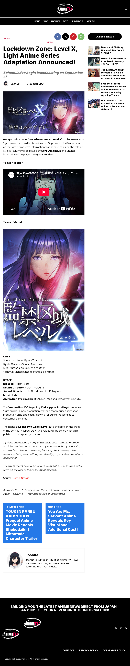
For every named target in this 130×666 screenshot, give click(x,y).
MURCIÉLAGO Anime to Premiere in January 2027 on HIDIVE (113, 61)
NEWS (7, 38)
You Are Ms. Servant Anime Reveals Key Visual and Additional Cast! (63, 520)
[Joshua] (6, 83)
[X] (65, 36)
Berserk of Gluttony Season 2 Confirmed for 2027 (112, 50)
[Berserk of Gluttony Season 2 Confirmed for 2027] (94, 50)
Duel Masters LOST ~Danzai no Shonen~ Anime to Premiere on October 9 (113, 104)
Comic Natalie (21, 478)
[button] (126, 9)
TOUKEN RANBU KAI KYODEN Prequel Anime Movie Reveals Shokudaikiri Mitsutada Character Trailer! (22, 524)
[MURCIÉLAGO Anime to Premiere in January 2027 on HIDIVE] (94, 61)
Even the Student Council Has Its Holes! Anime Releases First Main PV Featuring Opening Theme (113, 89)
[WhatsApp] (81, 36)
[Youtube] (126, 628)
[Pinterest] (73, 36)
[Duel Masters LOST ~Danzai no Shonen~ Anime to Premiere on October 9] (94, 103)
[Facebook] (57, 36)
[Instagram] (116, 628)
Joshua (15, 83)
